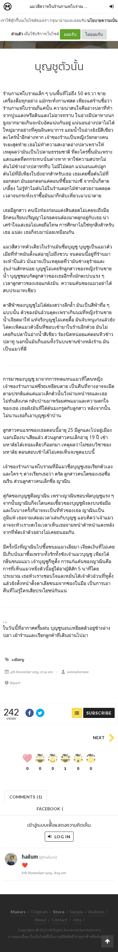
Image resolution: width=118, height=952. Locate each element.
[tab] (26, 796)
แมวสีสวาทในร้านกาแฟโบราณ (56, 6)
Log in (61, 836)
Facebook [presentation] (50, 810)
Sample (76, 911)
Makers (20, 7)
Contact (59, 919)
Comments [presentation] (25, 796)
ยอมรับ (70, 34)
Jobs (77, 919)
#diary (17, 659)
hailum (30, 856)
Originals (39, 911)
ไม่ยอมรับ (94, 34)
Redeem (96, 911)
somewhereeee (78, 672)
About (40, 919)
